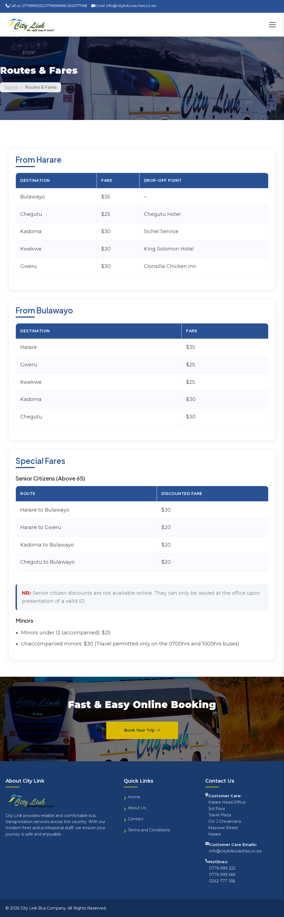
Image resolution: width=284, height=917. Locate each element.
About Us (137, 807)
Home (11, 87)
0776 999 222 (222, 868)
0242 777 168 (222, 880)
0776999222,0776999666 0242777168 (54, 5)
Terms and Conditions (149, 829)
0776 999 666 (222, 874)
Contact (135, 818)
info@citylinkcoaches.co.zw (131, 5)
